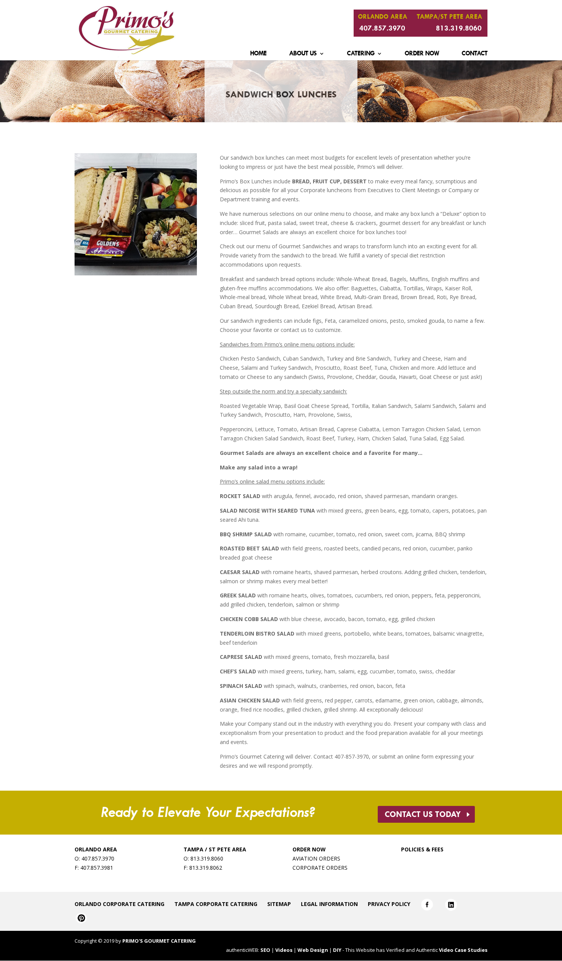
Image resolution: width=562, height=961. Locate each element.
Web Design (312, 949)
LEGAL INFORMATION (329, 904)
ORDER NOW (421, 55)
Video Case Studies (463, 949)
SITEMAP (279, 904)
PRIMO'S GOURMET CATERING (159, 940)
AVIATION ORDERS (316, 858)
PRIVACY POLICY (389, 904)
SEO (265, 949)
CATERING (360, 55)
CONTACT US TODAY (423, 814)
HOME (258, 55)
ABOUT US (303, 55)
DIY (337, 949)
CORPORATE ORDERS (320, 867)
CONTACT (474, 55)
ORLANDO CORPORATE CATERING (119, 904)
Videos (283, 949)
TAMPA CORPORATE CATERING (215, 904)
